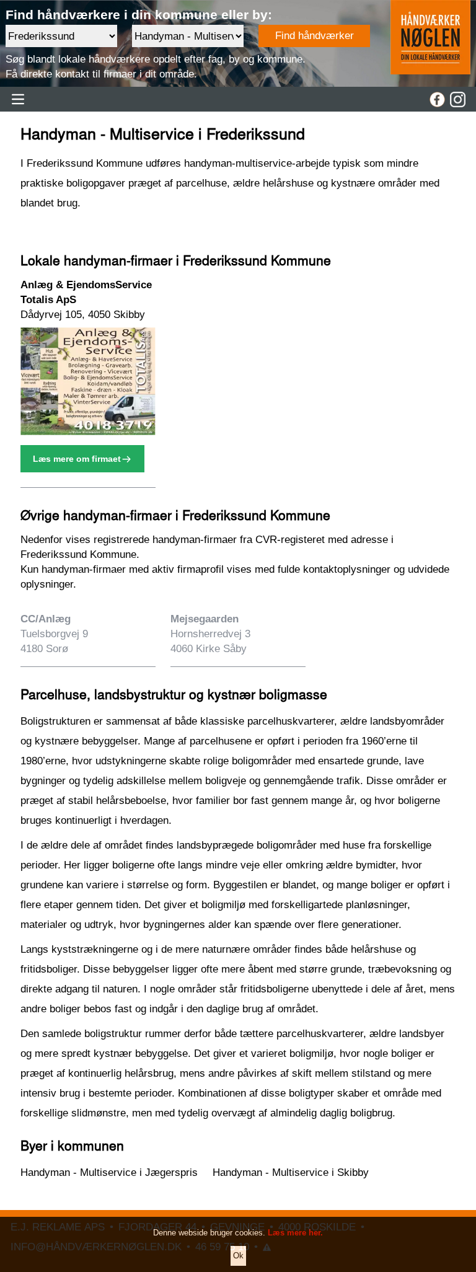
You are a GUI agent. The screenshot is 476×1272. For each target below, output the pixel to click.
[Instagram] (457, 99)
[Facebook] (437, 99)
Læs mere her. (295, 1232)
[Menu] (18, 99)
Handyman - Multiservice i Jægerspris (109, 1172)
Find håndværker (314, 36)
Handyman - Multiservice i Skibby (291, 1172)
